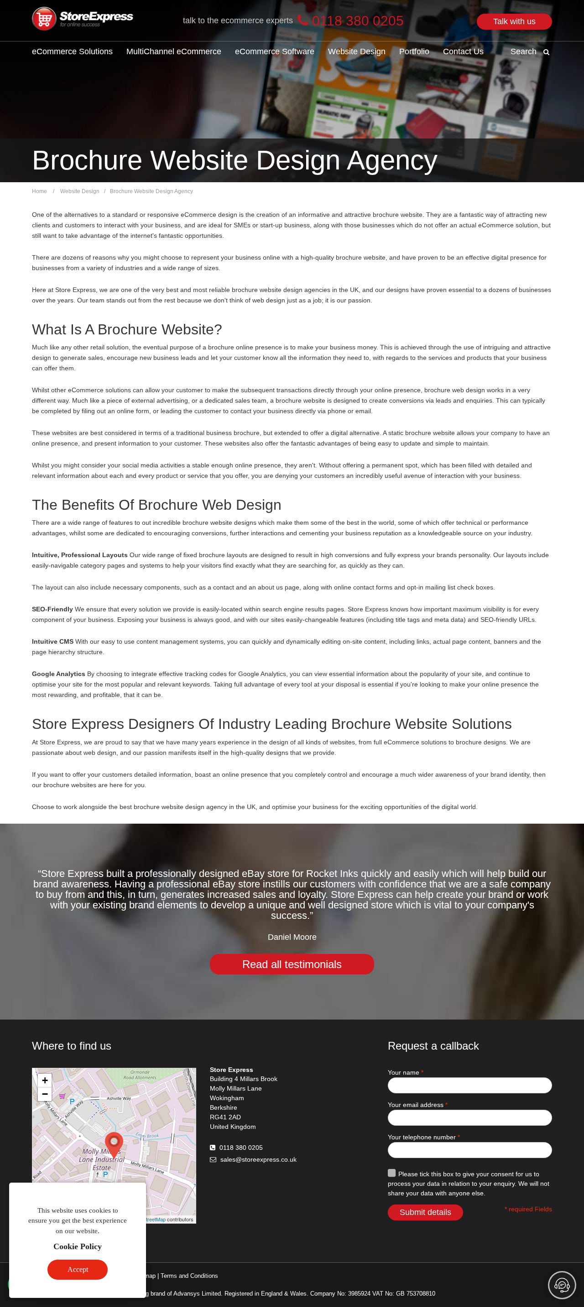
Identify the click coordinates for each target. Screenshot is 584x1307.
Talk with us (514, 21)
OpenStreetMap (148, 1219)
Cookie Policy (77, 1246)
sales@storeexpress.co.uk (258, 1159)
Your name (405, 1072)
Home (39, 191)
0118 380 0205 (241, 1147)
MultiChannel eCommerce (173, 51)
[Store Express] (83, 20)
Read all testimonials (292, 964)
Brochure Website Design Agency (151, 191)
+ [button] (45, 1080)
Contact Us (463, 51)
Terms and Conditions (189, 1275)
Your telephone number (424, 1137)
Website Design (357, 51)
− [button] (45, 1094)
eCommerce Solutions (72, 51)
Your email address (418, 1104)
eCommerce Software (274, 51)
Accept (78, 1269)
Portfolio (414, 51)
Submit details (425, 1212)
